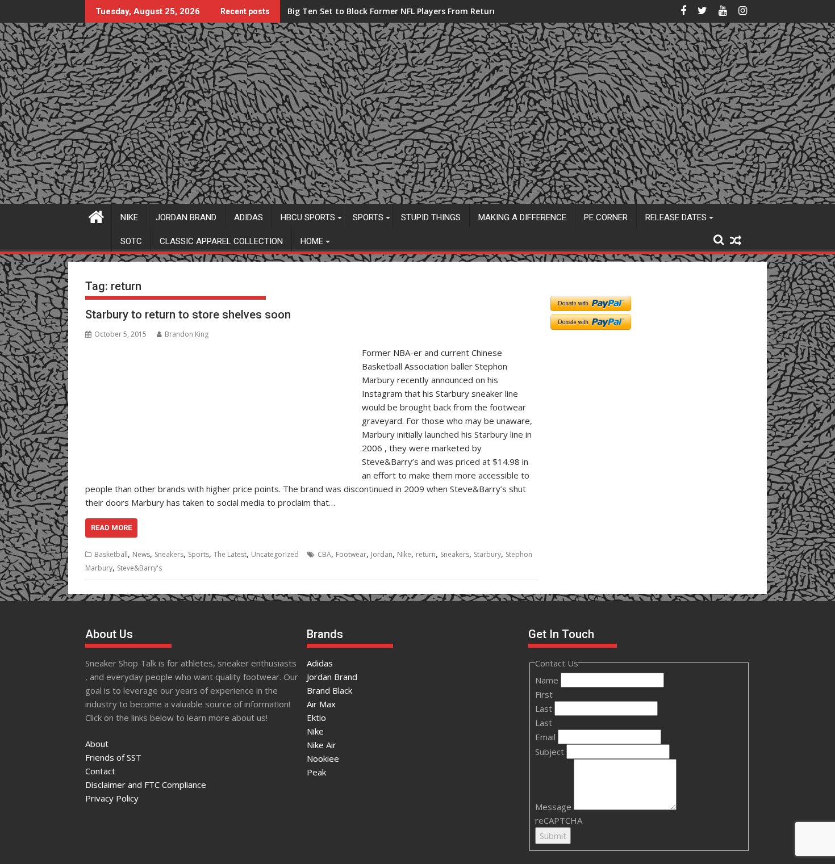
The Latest (230, 554)
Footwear (351, 554)
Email (546, 737)
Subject (550, 751)
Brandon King (186, 334)
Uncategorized (275, 554)
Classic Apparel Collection (221, 241)
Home (311, 241)
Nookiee (323, 758)
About (96, 743)
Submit (553, 835)
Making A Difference (522, 217)
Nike (129, 217)
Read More (111, 527)
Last (544, 708)
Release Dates (676, 217)
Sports (368, 217)
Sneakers (169, 554)
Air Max (321, 704)
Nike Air (321, 744)
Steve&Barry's (139, 568)
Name (548, 680)
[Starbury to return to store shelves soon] (220, 352)
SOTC (131, 241)
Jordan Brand (186, 217)
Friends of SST (113, 757)
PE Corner (606, 217)
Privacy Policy (112, 798)
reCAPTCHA (558, 820)
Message (554, 806)
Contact (100, 771)
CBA (324, 554)
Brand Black (329, 690)
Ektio (316, 717)
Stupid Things (431, 217)
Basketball (111, 554)
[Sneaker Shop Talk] (96, 215)
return (426, 554)
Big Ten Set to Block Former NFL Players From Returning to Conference (428, 11)
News (141, 554)
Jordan (382, 554)
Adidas (248, 217)
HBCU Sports (308, 217)
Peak (316, 772)
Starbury (487, 554)
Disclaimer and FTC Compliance (145, 784)
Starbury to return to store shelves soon (188, 314)
